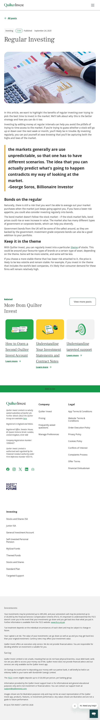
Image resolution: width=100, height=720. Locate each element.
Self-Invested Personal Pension (17, 540)
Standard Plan (13, 568)
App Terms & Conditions (80, 411)
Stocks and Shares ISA (17, 519)
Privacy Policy (74, 434)
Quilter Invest (45, 411)
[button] (93, 5)
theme (74, 247)
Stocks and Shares (15, 562)
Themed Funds (13, 555)
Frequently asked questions (47, 426)
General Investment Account (20, 532)
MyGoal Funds (13, 548)
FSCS (10, 678)
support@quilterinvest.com (15, 688)
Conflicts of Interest (78, 447)
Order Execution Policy (79, 427)
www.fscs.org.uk (58, 622)
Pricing (42, 418)
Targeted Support (15, 575)
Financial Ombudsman (79, 468)
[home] (14, 5)
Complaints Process (78, 454)
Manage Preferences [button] (49, 434)
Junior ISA (11, 525)
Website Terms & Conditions (76, 419)
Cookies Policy (75, 441)
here (25, 418)
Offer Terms (74, 461)
